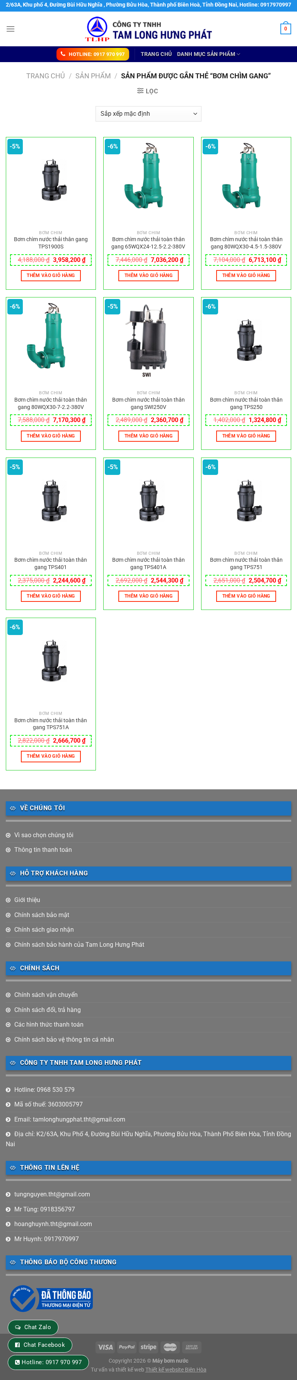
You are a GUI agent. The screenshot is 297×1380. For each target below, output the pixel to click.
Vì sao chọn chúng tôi (43, 835)
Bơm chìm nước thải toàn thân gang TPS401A (148, 564)
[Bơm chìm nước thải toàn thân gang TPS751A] (51, 662)
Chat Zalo (37, 1327)
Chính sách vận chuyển (46, 994)
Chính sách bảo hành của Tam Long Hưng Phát (79, 944)
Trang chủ (156, 54)
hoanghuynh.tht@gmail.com (53, 1224)
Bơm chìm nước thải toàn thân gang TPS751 (246, 564)
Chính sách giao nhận (44, 929)
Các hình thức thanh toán (49, 1024)
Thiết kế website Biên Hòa (176, 1369)
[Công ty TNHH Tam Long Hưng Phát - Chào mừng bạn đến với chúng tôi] (148, 29)
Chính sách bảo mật (41, 915)
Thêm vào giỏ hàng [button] (51, 275)
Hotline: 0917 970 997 (52, 1362)
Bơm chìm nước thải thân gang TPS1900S (51, 243)
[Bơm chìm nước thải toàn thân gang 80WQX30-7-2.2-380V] (51, 342)
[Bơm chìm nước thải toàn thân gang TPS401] (51, 502)
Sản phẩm (93, 76)
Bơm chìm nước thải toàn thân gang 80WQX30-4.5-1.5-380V (246, 243)
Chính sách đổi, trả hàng (47, 1009)
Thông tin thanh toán (43, 849)
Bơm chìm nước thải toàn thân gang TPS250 (246, 403)
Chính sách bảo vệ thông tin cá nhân (64, 1039)
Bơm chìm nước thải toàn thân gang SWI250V (148, 403)
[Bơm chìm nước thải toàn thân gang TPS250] (246, 342)
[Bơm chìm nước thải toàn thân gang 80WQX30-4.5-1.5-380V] (246, 181)
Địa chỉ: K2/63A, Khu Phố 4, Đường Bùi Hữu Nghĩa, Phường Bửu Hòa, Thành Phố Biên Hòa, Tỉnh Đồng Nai (148, 1139)
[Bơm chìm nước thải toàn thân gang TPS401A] (148, 502)
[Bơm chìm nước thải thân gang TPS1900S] (51, 181)
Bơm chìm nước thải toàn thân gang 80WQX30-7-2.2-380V (50, 403)
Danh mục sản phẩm (206, 54)
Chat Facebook (44, 1344)
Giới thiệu (27, 900)
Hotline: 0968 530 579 (44, 1089)
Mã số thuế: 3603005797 (48, 1104)
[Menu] (10, 28)
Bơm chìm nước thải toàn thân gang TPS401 (50, 564)
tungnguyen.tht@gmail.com (52, 1194)
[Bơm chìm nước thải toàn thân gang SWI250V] (148, 342)
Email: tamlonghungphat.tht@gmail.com (69, 1119)
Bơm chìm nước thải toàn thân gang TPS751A (50, 724)
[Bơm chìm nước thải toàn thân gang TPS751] (246, 502)
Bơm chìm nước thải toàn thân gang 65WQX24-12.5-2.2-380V (148, 243)
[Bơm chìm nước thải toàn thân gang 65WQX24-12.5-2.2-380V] (148, 181)
